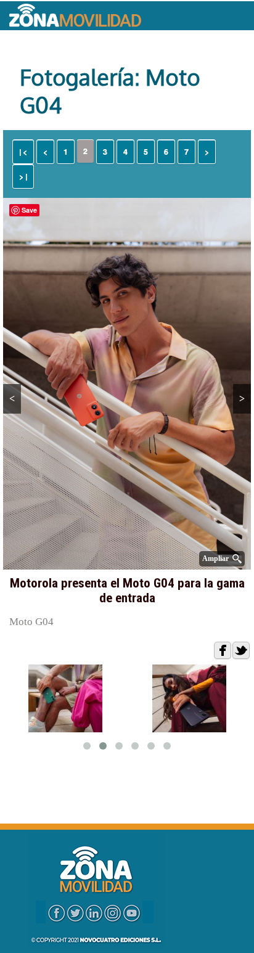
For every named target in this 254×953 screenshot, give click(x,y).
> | (23, 176)
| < (23, 151)
